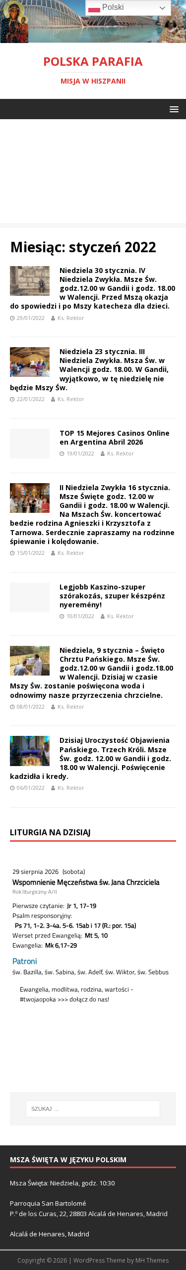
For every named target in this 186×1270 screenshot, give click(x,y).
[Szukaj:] (93, 1108)
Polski (112, 7)
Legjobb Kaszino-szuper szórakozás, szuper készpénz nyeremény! (112, 595)
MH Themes (152, 1260)
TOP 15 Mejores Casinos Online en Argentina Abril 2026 (115, 437)
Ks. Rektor (71, 317)
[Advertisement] (93, 173)
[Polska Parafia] (93, 37)
